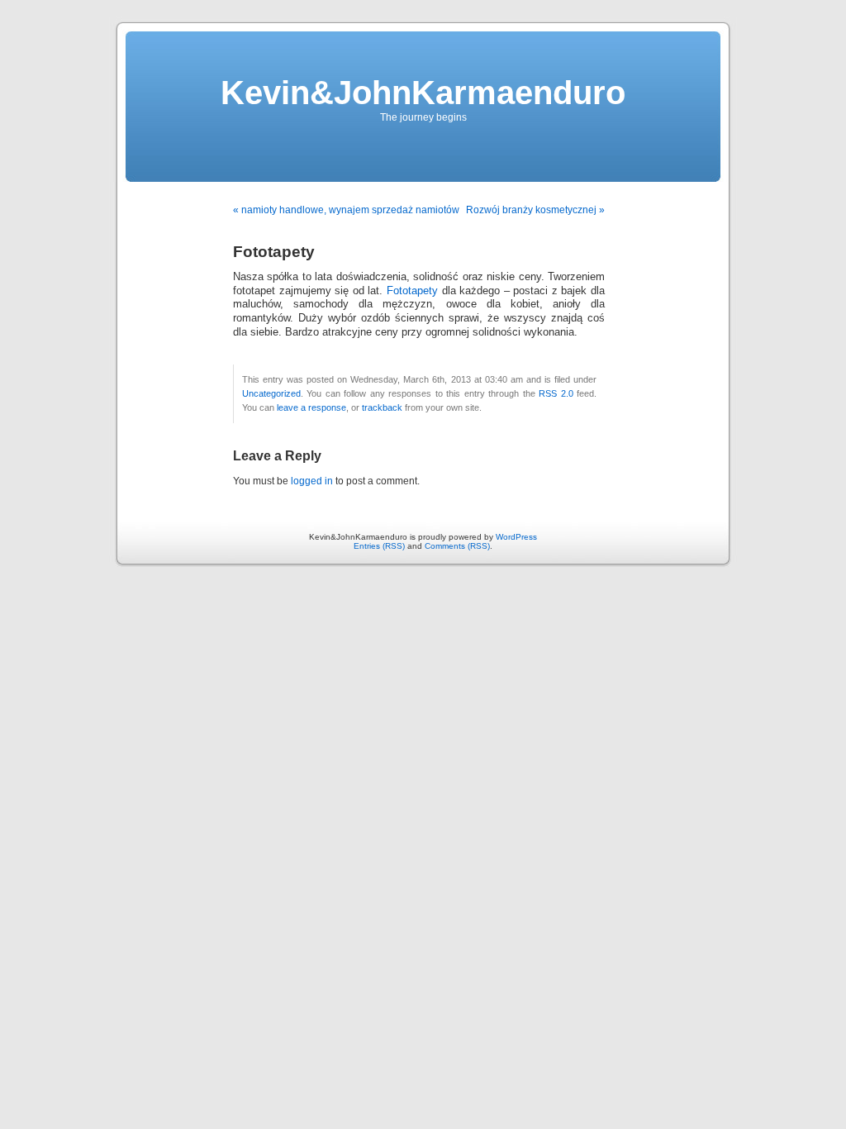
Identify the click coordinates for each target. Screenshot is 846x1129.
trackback (382, 407)
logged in (312, 481)
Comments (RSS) (457, 545)
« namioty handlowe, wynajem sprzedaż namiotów (346, 210)
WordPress (516, 536)
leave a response (311, 407)
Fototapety (412, 291)
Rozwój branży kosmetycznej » (535, 210)
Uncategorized (271, 393)
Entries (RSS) (379, 545)
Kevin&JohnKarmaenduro (423, 92)
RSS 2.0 (556, 393)
